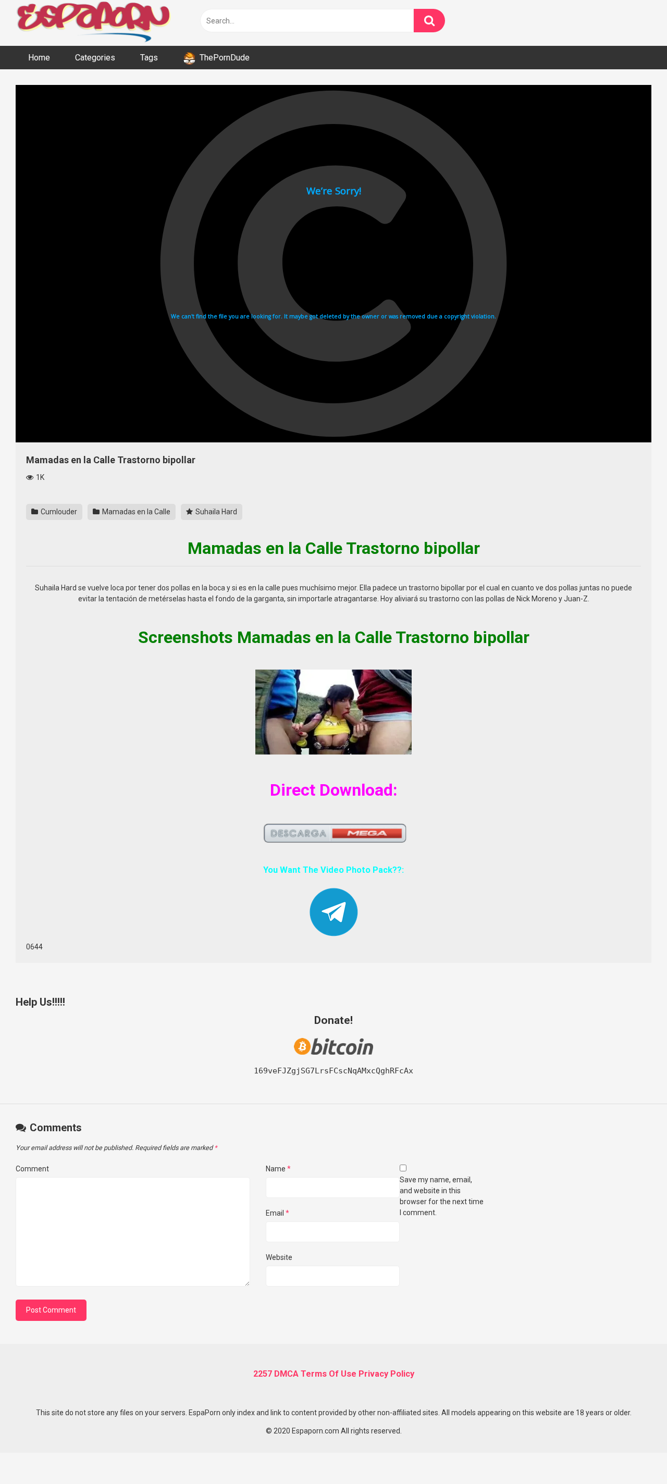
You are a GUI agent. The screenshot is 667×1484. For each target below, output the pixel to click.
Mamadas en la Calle (135, 512)
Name (278, 1169)
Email (277, 1213)
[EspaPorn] (94, 23)
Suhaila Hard (215, 512)
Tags (149, 58)
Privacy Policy (386, 1374)
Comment (32, 1169)
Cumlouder (58, 512)
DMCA (286, 1374)
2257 (262, 1374)
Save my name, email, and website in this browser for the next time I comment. (442, 1196)
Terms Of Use (328, 1374)
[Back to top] (632, 1452)
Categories (95, 58)
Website (279, 1257)
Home (39, 58)
